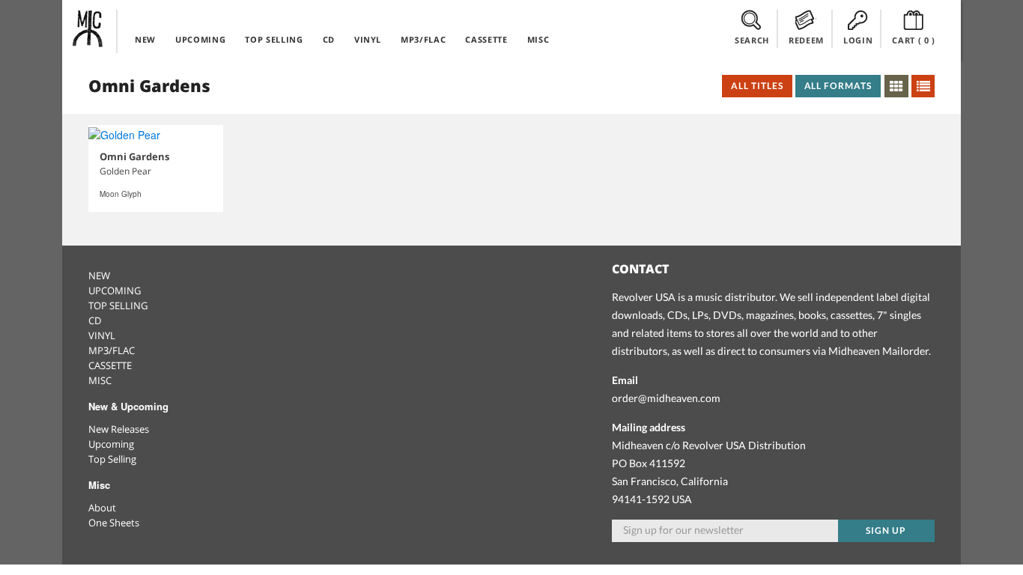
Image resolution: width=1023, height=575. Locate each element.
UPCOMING (200, 39)
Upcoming (111, 444)
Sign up (886, 530)
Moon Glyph (121, 194)
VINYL (367, 39)
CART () (913, 40)
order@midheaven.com (666, 398)
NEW (145, 39)
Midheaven (88, 28)
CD (329, 39)
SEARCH (752, 40)
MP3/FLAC (423, 39)
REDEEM (806, 40)
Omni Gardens (134, 156)
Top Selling (112, 459)
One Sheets (113, 522)
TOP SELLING (274, 39)
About (102, 507)
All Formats (838, 85)
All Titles (757, 85)
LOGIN (857, 40)
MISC (538, 39)
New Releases (118, 429)
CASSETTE (486, 39)
